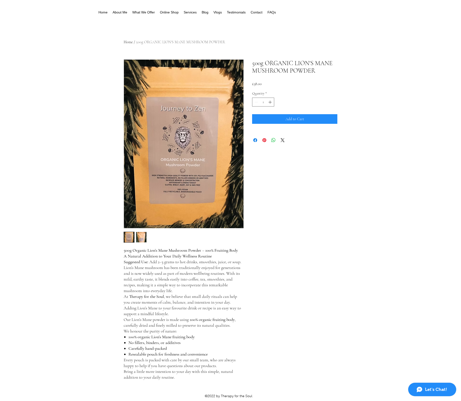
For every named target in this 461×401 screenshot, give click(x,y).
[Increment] (270, 102)
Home (128, 42)
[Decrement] (256, 102)
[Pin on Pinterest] (264, 140)
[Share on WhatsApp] (273, 140)
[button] (143, 12)
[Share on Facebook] (255, 140)
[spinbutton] (263, 102)
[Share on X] (282, 140)
